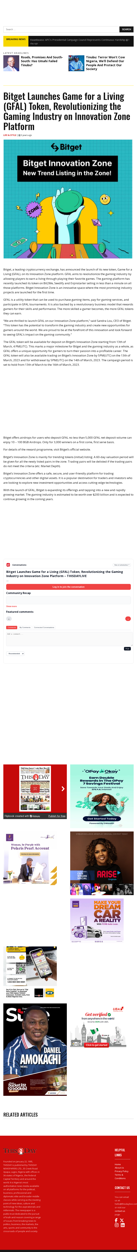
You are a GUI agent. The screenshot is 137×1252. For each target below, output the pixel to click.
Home (118, 1164)
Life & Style (10, 135)
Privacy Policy (121, 1171)
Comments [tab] (12, 627)
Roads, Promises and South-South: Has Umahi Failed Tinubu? (42, 61)
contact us (120, 1210)
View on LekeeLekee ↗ (121, 565)
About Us (119, 1167)
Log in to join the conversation (69, 587)
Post (127, 649)
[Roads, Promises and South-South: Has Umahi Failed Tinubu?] (11, 63)
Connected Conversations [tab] (44, 627)
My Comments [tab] (25, 627)
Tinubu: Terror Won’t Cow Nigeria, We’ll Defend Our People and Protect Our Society (105, 63)
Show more (11, 606)
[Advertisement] (68, 532)
